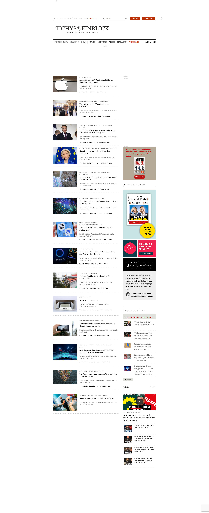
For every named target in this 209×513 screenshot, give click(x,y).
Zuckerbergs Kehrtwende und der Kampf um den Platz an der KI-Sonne (97, 252)
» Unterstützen (148, 18)
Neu (144, 311)
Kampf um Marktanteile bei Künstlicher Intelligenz (95, 152)
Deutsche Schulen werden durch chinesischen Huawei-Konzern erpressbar (97, 324)
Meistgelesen (131, 311)
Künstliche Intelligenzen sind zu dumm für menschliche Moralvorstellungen (96, 350)
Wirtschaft (134, 42)
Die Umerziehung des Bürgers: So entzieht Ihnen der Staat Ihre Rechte (143, 460)
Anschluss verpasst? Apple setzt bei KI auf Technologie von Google (96, 80)
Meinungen (102, 42)
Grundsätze (73, 18)
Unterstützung (64, 18)
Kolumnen (74, 42)
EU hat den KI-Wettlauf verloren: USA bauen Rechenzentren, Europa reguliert (97, 131)
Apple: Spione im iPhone (89, 300)
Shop (85, 18)
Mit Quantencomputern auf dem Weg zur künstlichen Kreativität (98, 375)
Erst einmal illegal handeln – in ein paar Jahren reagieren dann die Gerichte (144, 438)
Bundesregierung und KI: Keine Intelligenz (96, 398)
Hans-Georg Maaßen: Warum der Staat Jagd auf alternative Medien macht (144, 449)
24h (125, 317)
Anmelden (135, 18)
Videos (112, 42)
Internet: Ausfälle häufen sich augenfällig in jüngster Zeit (96, 277)
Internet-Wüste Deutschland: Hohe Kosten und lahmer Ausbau (97, 178)
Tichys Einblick (61, 42)
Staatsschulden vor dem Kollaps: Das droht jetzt (144, 426)
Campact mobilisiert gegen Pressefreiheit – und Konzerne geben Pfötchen (143, 346)
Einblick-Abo (92, 18)
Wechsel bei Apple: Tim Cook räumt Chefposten (94, 105)
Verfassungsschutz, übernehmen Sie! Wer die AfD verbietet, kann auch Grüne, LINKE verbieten (139, 417)
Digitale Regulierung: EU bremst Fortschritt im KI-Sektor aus (98, 202)
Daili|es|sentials (88, 42)
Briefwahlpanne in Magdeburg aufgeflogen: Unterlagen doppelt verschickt (144, 357)
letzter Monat (146, 317)
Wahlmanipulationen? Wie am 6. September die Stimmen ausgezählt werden (143, 335)
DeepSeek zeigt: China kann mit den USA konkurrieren (96, 228)
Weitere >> (128, 379)
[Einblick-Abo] (139, 214)
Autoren (56, 18)
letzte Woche (133, 317)
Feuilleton (122, 42)
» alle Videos (152, 386)
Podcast (80, 18)
